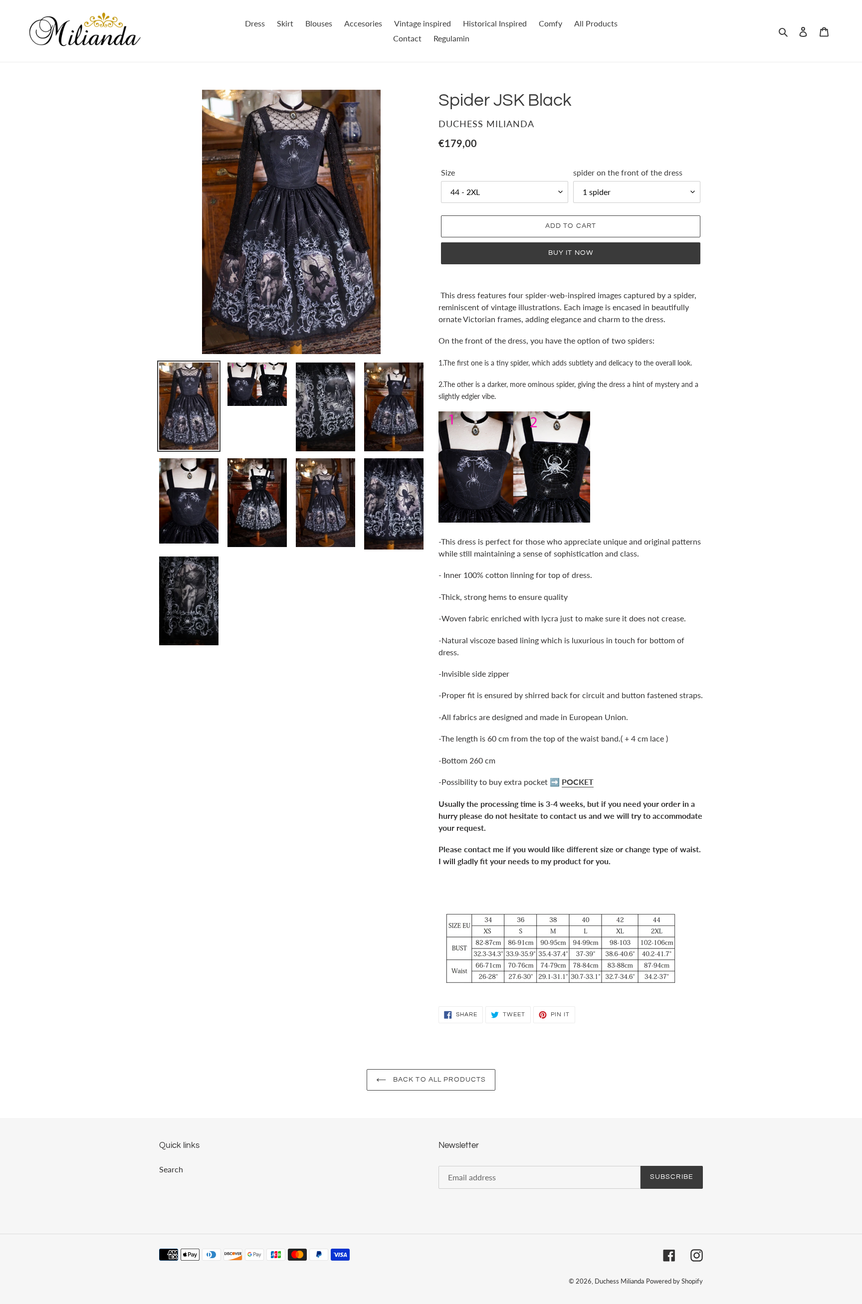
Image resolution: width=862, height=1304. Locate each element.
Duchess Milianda (619, 1281)
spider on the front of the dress (627, 172)
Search (171, 1169)
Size (448, 172)
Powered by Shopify (674, 1281)
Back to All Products (438, 1079)
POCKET (578, 781)
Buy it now (570, 252)
